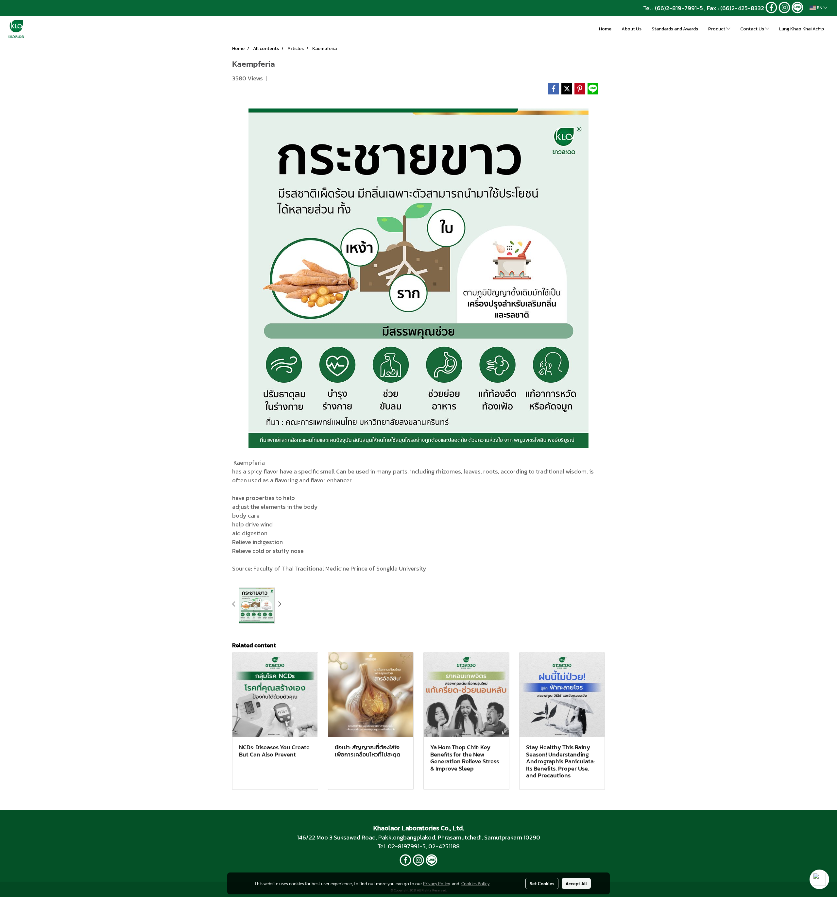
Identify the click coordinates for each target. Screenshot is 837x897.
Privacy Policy (436, 883)
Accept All (576, 883)
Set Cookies (542, 883)
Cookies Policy (475, 883)
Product (717, 28)
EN (819, 7)
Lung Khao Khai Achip (801, 28)
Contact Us (752, 28)
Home (605, 28)
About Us (631, 28)
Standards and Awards (675, 28)
